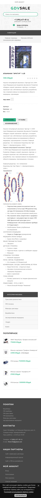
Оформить (20, 39)
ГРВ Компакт (15, 382)
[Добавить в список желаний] (12, 99)
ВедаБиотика (9, 313)
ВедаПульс (7, 409)
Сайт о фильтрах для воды (14, 454)
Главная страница (11, 38)
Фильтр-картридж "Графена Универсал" (24, 350)
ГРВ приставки (8, 413)
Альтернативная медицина (14, 318)
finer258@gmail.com (15, 442)
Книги (7, 327)
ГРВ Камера (14, 361)
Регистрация (9, 474)
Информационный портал (14, 457)
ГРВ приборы (7, 411)
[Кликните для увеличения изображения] (20, 57)
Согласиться (20, 495)
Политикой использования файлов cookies (18, 492)
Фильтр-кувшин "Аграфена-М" (20, 372)
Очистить (31, 39)
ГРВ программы (8, 416)
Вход (7, 471)
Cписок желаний (11, 481)
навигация (11, 33)
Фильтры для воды (11, 308)
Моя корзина (9, 478)
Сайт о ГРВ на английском (14, 461)
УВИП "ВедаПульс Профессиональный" (24, 340)
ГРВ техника (9, 304)
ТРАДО (7, 322)
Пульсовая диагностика (13, 299)
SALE (20, 8)
